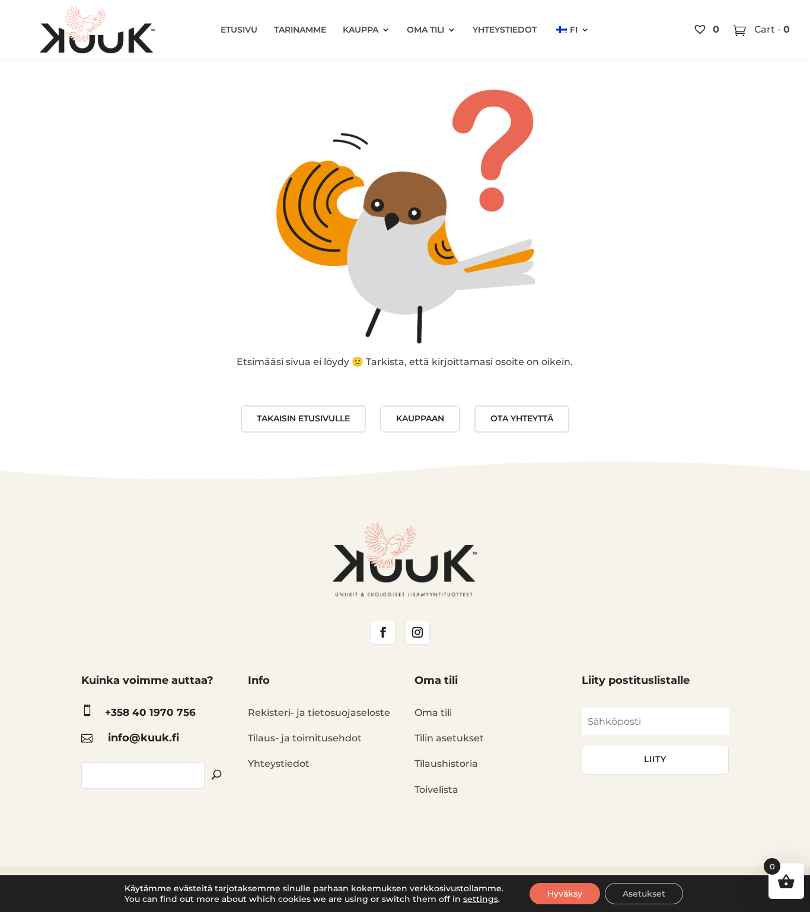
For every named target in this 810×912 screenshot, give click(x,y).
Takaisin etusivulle (303, 418)
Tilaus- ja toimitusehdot (305, 738)
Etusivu (239, 29)
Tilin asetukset (449, 738)
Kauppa (360, 29)
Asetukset (644, 893)
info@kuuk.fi (143, 737)
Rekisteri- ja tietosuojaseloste (319, 712)
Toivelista (436, 789)
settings (480, 899)
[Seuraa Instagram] (417, 632)
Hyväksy (564, 893)
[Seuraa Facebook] (383, 632)
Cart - (771, 29)
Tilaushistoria (446, 763)
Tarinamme (300, 29)
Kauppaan (420, 418)
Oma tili (425, 29)
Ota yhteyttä (521, 418)
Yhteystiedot (505, 29)
